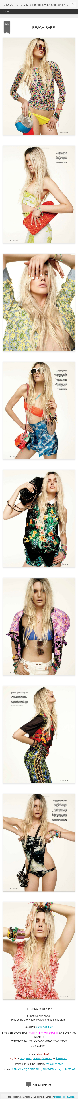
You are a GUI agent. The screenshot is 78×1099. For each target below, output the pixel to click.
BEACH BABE (43, 27)
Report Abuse (68, 1096)
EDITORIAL (34, 1069)
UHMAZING (68, 1069)
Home (5, 11)
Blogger (57, 1096)
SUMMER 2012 (51, 1069)
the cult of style (54, 1064)
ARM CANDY (19, 1069)
